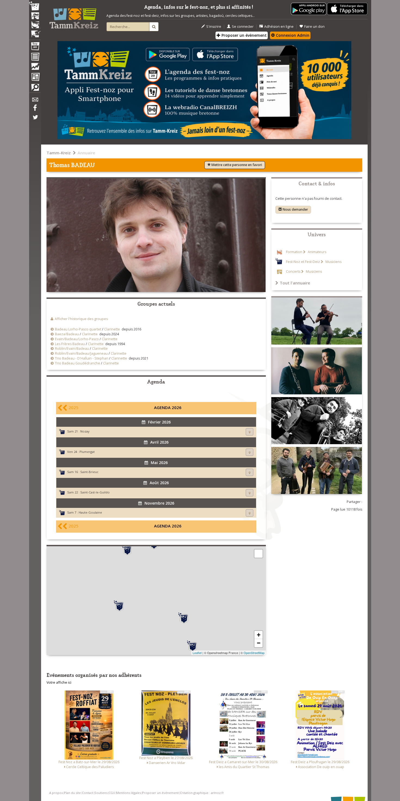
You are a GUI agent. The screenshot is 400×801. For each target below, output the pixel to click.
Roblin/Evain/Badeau (72, 348)
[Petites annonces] (35, 89)
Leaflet (197, 652)
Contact (87, 793)
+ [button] (258, 634)
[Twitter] (35, 120)
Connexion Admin (292, 35)
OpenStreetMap (254, 652)
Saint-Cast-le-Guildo (95, 492)
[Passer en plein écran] (258, 554)
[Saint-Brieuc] (127, 550)
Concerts (293, 271)
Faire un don (314, 26)
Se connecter (243, 26)
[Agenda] (35, 47)
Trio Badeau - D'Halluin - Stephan (81, 358)
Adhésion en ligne (279, 26)
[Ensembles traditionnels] (35, 31)
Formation (294, 252)
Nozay (85, 431)
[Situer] (249, 431)
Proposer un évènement (243, 35)
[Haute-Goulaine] (192, 646)
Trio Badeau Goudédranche (77, 363)
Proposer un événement (160, 793)
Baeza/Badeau (67, 334)
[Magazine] (35, 77)
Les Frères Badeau (70, 344)
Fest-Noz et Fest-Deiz (303, 261)
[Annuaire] (35, 58)
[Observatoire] (35, 68)
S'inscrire (213, 26)
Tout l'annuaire (295, 283)
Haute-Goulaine (90, 512)
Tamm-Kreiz (59, 152)
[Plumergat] (119, 606)
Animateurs (316, 252)
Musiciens (333, 261)
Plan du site (72, 793)
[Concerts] (35, 16)
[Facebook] (35, 110)
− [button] (258, 643)
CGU (112, 793)
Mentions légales (128, 793)
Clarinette (112, 329)
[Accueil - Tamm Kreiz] (73, 16)
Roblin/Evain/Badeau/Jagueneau (81, 353)
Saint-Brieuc (89, 472)
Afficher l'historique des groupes (81, 319)
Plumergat (87, 452)
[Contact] (35, 101)
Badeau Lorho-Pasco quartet (78, 329)
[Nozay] (184, 618)
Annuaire (86, 152)
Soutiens (100, 793)
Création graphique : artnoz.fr (202, 793)
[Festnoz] (35, 6)
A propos (56, 793)
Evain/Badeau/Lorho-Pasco (77, 339)
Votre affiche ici (59, 682)
